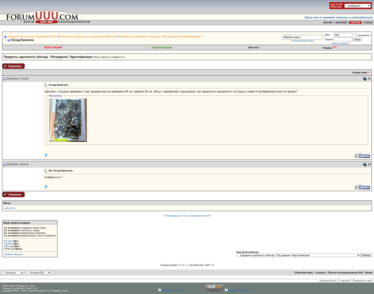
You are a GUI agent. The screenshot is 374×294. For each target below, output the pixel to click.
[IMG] (7, 246)
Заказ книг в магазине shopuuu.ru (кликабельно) (338, 17)
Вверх (369, 272)
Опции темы (359, 72)
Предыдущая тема (176, 215)
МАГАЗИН (341, 22)
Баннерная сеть (328, 280)
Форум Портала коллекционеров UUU (32, 36)
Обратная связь (303, 272)
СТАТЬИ (368, 22)
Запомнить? (364, 35)
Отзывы (329, 48)
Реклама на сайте (363, 280)
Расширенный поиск (303, 40)
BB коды (8, 241)
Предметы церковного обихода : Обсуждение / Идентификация (160, 36)
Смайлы (8, 243)
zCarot (64, 290)
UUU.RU (328, 22)
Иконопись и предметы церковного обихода (88, 36)
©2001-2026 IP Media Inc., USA (18, 286)
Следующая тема (198, 215)
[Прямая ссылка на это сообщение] (365, 79)
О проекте (345, 280)
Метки (7, 203)
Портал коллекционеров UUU (345, 272)
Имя (327, 35)
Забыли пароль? (340, 43)
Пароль (329, 39)
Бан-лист (253, 47)
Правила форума (162, 47)
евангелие (9, 208)
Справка (320, 272)
